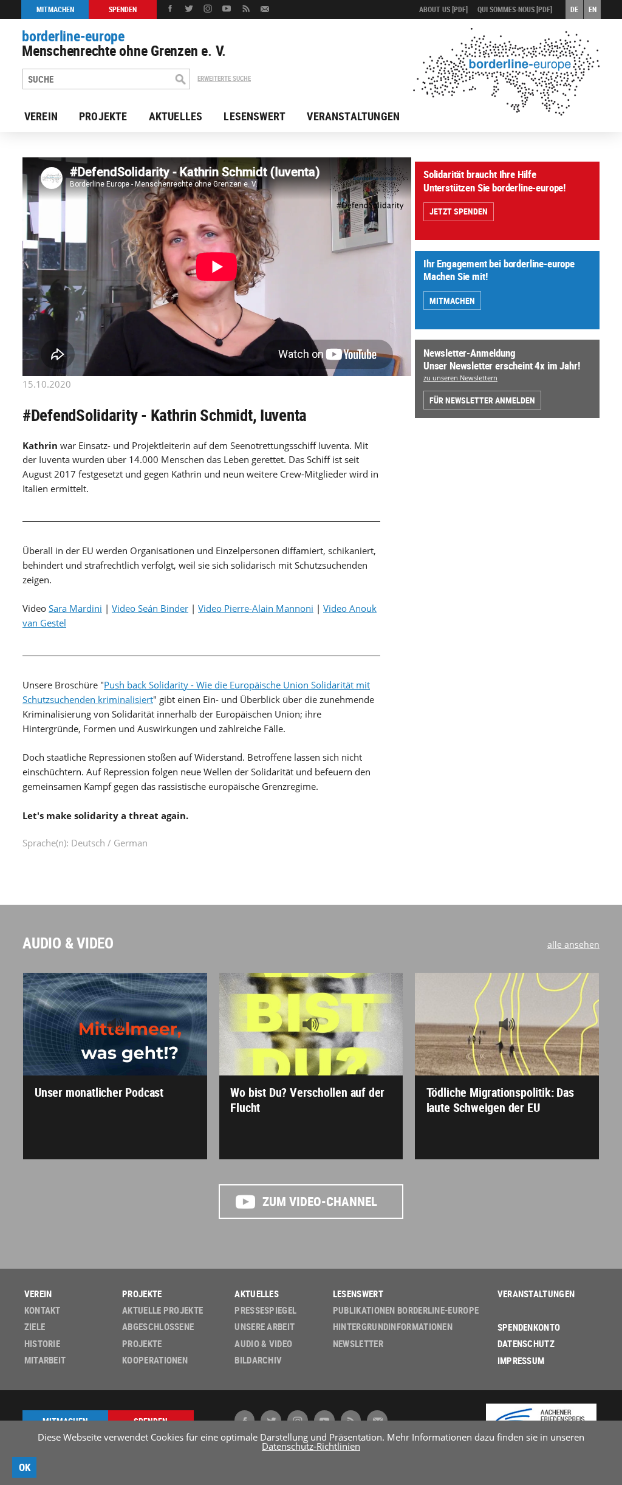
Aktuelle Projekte (162, 1310)
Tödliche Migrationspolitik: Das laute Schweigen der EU (500, 1099)
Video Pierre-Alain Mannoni (255, 608)
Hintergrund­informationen (393, 1326)
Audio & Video (68, 943)
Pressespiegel (265, 1310)
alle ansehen (573, 944)
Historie (42, 1344)
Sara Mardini (75, 608)
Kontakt (42, 1310)
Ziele (35, 1326)
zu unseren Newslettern (460, 377)
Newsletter (358, 1344)
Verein (41, 115)
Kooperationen (155, 1360)
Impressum (521, 1361)
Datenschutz (526, 1344)
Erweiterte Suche (224, 78)
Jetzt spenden (458, 211)
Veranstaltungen (353, 115)
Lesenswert (254, 115)
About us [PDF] (443, 9)
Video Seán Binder (150, 608)
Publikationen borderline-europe (406, 1310)
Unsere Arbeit (264, 1326)
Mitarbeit (45, 1360)
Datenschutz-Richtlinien (311, 1446)
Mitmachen (452, 300)
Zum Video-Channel (319, 1201)
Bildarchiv (258, 1360)
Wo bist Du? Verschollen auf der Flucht (307, 1099)
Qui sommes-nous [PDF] (514, 9)
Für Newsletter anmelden (482, 400)
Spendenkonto (529, 1327)
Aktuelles (176, 115)
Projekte (103, 115)
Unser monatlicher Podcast (99, 1092)
